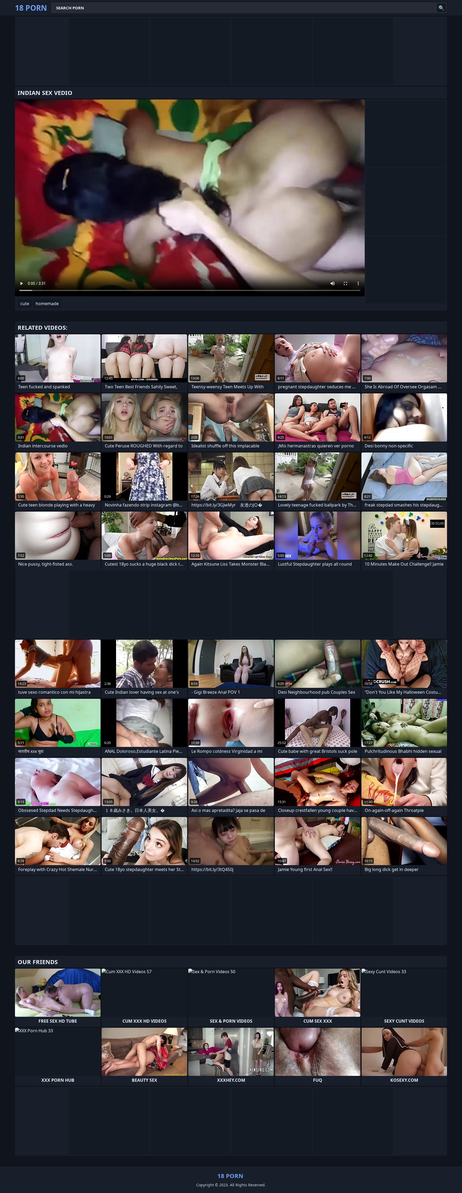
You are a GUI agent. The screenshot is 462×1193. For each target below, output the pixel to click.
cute (24, 303)
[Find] (441, 7)
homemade (47, 303)
